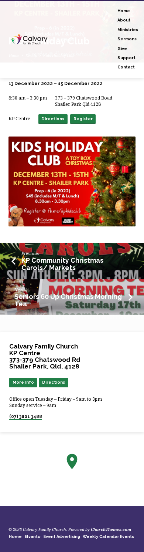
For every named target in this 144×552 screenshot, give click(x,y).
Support (126, 57)
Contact (126, 67)
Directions (52, 118)
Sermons (127, 39)
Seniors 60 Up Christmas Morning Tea (68, 300)
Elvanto (33, 536)
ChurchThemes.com (111, 529)
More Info (23, 382)
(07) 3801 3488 (25, 416)
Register (83, 118)
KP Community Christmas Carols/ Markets (62, 264)
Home (123, 11)
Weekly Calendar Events (108, 536)
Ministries (127, 29)
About (123, 20)
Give (122, 48)
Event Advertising (62, 536)
